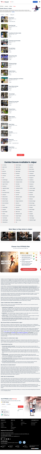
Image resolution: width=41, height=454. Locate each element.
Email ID (9, 404)
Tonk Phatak (4, 217)
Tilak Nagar (31, 215)
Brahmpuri (18, 173)
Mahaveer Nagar (19, 196)
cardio (5, 331)
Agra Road (31, 165)
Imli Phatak (18, 186)
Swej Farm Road (5, 215)
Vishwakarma (4, 222)
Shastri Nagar (31, 209)
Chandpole (31, 173)
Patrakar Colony (32, 205)
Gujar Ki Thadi (4, 184)
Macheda (31, 194)
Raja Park (17, 207)
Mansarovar (18, 198)
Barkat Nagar (31, 171)
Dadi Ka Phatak (32, 175)
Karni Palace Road (5, 192)
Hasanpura (31, 184)
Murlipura (31, 198)
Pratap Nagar (4, 207)
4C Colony (4, 165)
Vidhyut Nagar (18, 220)
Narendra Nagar (32, 201)
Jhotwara (17, 190)
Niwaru (3, 205)
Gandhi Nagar (5, 179)
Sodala (3, 213)
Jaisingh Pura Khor (19, 188)
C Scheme (18, 175)
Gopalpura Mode (19, 181)
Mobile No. (3, 404)
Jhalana (3, 190)
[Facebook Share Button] (1, 439)
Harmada (17, 184)
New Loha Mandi (5, 203)
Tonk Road (18, 217)
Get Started (35, 1)
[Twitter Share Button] (3, 439)
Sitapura (30, 211)
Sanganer (4, 209)
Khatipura (31, 192)
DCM (3, 177)
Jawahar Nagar (32, 188)
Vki (16, 222)
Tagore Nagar (18, 215)
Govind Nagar (31, 181)
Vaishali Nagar (5, 220)
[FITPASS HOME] (5, 1)
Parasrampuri (18, 205)
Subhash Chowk (19, 213)
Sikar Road (18, 211)
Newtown (17, 203)
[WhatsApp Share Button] (10, 439)
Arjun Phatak (18, 169)
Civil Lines (4, 175)
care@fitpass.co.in (16, 436)
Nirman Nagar (31, 203)
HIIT (9, 331)
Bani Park (4, 171)
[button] (12, 2)
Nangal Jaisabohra (19, 201)
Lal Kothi (17, 194)
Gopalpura (31, 179)
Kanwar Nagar (32, 190)
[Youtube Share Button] (6, 439)
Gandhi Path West (19, 179)
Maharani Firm (5, 196)
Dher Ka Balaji (18, 177)
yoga (7, 331)
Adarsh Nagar (18, 165)
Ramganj (31, 207)
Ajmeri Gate (4, 167)
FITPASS (1, 6)
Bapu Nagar (18, 171)
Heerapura (4, 186)
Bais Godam (31, 169)
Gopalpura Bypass (5, 181)
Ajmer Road (18, 167)
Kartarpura (18, 192)
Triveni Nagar (31, 217)
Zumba (10, 6)
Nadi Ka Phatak (5, 201)
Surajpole (31, 213)
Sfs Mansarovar (19, 209)
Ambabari (31, 167)
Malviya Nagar (5, 198)
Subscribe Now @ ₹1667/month (29, 269)
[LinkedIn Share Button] (8, 439)
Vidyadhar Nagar (32, 220)
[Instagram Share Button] (4, 439)
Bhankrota (4, 173)
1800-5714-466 (8, 436)
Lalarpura (4, 194)
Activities (6, 6)
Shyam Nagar (4, 211)
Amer (3, 169)
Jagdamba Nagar (5, 188)
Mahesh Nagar (32, 196)
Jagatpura (31, 186)
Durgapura (31, 177)
